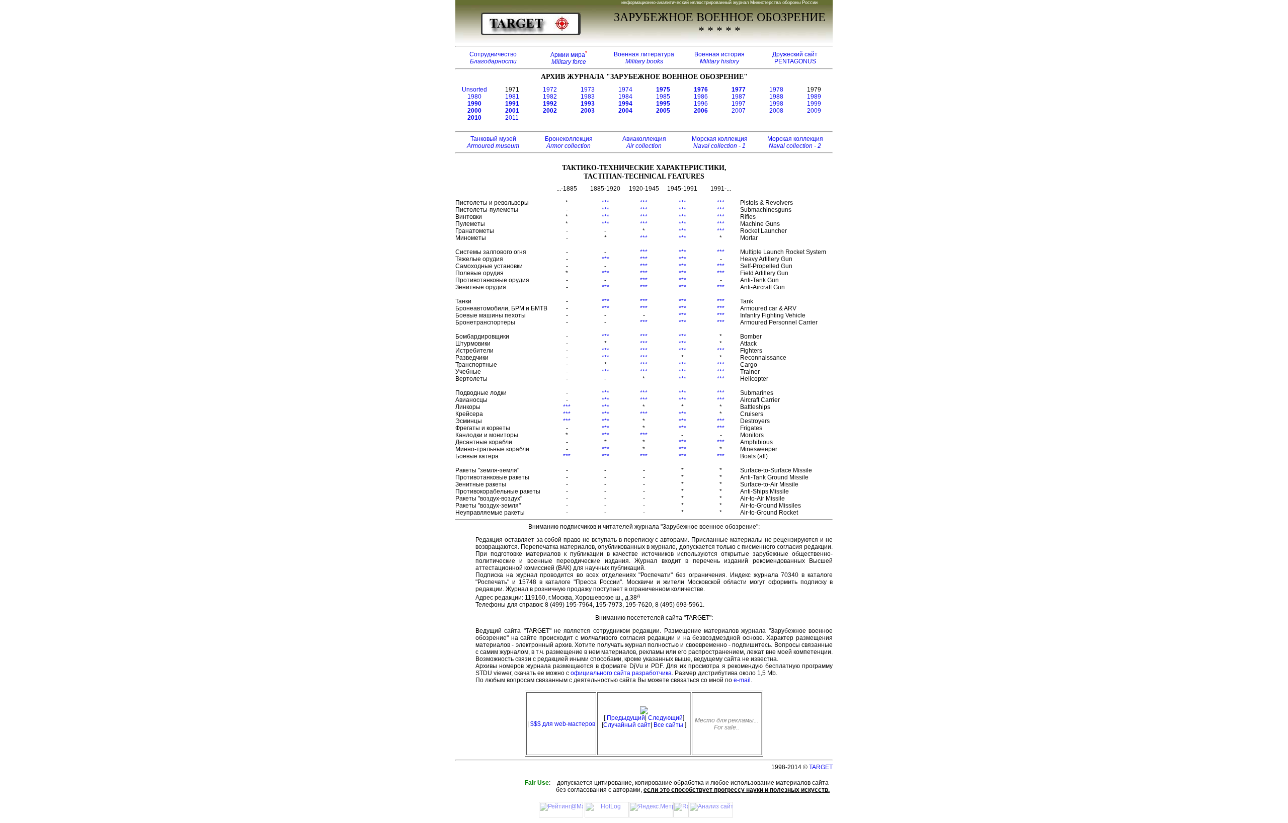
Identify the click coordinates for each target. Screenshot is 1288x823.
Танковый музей (493, 142)
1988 (776, 96)
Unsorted (474, 89)
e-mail (742, 680)
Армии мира (568, 58)
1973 (588, 89)
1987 (739, 96)
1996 (701, 103)
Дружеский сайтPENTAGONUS (795, 58)
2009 (814, 110)
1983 (588, 96)
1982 (550, 96)
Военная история (719, 58)
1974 (625, 89)
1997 (739, 103)
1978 (776, 89)
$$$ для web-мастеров (562, 723)
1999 (814, 103)
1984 (625, 96)
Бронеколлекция (569, 142)
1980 (474, 96)
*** (605, 202)
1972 (550, 89)
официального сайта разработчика (621, 673)
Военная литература (644, 58)
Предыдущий (626, 717)
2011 (512, 117)
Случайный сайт (627, 724)
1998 (776, 103)
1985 (663, 96)
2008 (776, 110)
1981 (512, 96)
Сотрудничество (493, 58)
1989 (814, 96)
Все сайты (668, 724)
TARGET (821, 767)
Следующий (665, 717)
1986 (701, 96)
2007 (739, 110)
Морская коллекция (720, 142)
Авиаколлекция (644, 142)
